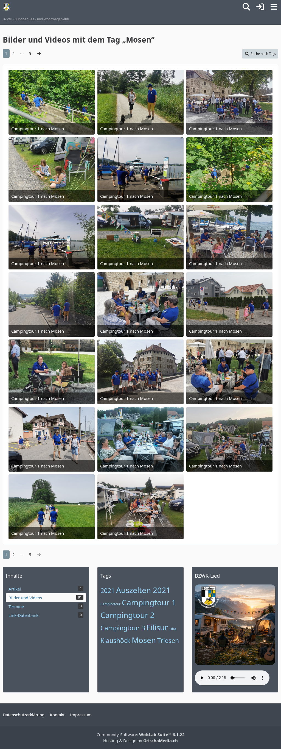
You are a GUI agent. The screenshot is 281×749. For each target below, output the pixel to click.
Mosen (144, 640)
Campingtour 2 (127, 615)
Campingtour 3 (122, 627)
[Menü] (273, 6)
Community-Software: (141, 734)
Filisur (157, 627)
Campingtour (110, 604)
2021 (107, 590)
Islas (172, 629)
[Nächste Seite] (39, 53)
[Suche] (246, 6)
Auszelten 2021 (143, 590)
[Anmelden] (260, 7)
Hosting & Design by (140, 740)
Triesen (168, 640)
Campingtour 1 (149, 602)
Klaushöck (115, 640)
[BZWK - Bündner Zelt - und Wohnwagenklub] (7, 6)
